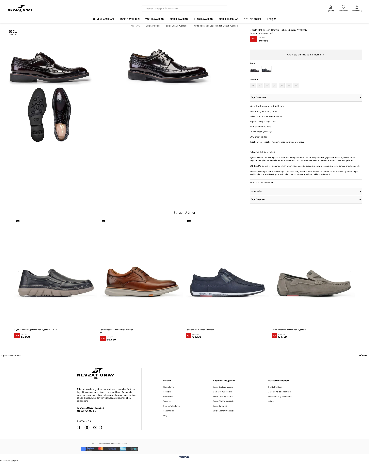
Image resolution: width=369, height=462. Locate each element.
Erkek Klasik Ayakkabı (223, 387)
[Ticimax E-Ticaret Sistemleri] (184, 457)
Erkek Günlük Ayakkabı (223, 401)
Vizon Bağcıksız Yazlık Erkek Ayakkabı (289, 329)
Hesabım (167, 391)
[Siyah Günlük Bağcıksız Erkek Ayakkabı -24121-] (55, 272)
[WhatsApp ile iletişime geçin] (101, 427)
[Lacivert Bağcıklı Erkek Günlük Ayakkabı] (267, 69)
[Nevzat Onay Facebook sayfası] (79, 427)
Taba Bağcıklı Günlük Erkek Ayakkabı (117, 329)
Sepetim (167, 401)
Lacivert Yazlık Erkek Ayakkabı (200, 329)
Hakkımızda (168, 410)
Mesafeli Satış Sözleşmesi (280, 396)
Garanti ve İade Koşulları (279, 391)
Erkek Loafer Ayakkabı (223, 410)
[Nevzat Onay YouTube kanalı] (94, 427)
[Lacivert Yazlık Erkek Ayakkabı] (227, 272)
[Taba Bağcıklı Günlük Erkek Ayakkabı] (141, 272)
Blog (165, 415)
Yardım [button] (167, 380)
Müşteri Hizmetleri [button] (278, 380)
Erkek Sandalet (220, 406)
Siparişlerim (168, 387)
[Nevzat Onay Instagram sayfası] (87, 427)
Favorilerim (168, 396)
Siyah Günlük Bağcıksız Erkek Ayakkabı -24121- (36, 329)
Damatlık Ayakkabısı (222, 391)
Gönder (363, 355)
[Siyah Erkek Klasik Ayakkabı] (255, 69)
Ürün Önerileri (258, 199)
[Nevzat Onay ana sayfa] (107, 373)
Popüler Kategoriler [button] (224, 380)
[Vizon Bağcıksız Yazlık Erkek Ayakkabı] (313, 272)
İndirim (271, 401)
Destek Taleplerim (171, 406)
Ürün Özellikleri (258, 97)
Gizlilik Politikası (275, 387)
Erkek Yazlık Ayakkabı (222, 396)
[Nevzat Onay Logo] (20, 8)
